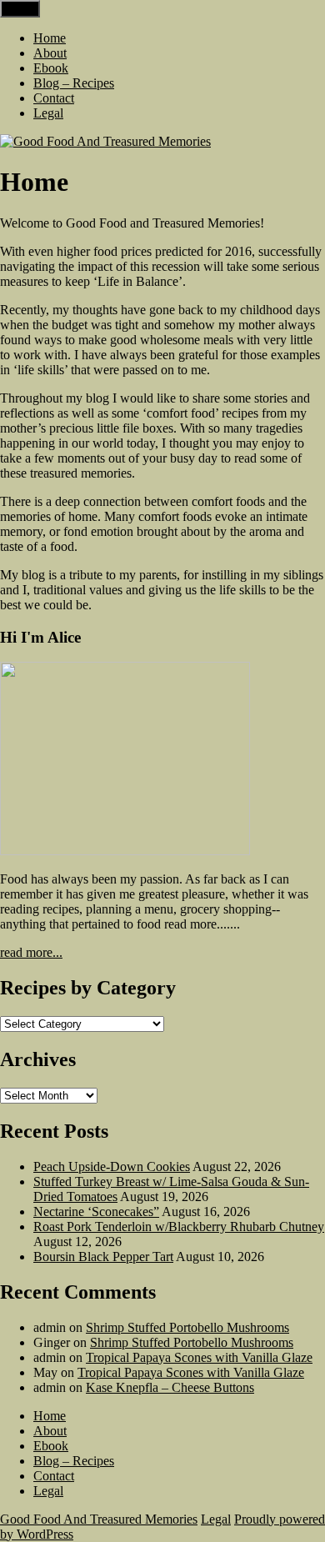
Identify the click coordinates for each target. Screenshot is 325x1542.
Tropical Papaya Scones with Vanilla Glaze (199, 1357)
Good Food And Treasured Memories (99, 1519)
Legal (48, 113)
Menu (20, 9)
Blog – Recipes (73, 83)
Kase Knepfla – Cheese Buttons (170, 1387)
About (50, 53)
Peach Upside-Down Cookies (111, 1166)
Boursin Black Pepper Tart (103, 1256)
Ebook (50, 68)
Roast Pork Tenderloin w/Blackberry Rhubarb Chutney (178, 1226)
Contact (53, 98)
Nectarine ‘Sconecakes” (96, 1211)
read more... (31, 952)
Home (49, 38)
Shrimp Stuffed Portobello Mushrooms (187, 1327)
